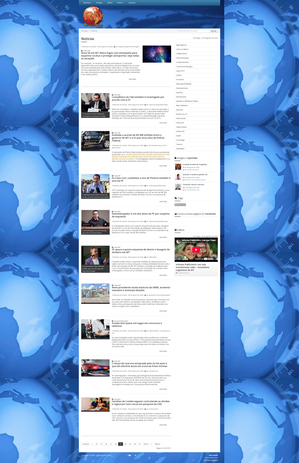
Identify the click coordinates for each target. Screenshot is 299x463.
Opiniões (187, 158)
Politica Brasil (181, 127)
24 (125, 444)
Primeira (86, 444)
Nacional (179, 110)
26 (135, 444)
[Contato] (130, 455)
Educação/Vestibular (183, 84)
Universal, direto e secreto (193, 184)
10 (97, 444)
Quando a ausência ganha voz (195, 174)
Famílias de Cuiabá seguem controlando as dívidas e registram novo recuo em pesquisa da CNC (141, 403)
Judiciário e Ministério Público (187, 101)
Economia (116, 399)
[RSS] (135, 455)
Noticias (94, 31)
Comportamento (182, 62)
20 (106, 444)
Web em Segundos (211, 460)
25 (130, 444)
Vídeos (109, 3)
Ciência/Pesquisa (182, 58)
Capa (85, 31)
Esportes (179, 92)
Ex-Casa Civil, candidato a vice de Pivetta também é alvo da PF (141, 179)
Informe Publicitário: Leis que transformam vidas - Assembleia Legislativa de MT (192, 267)
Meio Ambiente (182, 105)
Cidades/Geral (181, 53)
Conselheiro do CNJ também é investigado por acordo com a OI (138, 98)
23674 (146, 444)
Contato (132, 3)
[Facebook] (128, 455)
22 (116, 444)
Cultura (179, 75)
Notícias (87, 3)
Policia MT (116, 95)
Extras (120, 3)
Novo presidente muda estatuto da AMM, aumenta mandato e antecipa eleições (141, 289)
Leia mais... (132, 79)
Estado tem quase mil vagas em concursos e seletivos (137, 325)
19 (101, 444)
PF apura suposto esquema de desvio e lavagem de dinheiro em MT (141, 251)
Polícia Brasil (181, 118)
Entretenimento (182, 88)
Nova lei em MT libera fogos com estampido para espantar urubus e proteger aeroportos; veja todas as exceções (110, 55)
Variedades (180, 149)
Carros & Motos (182, 49)
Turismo (179, 144)
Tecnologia (180, 140)
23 (120, 444)
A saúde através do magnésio (195, 164)
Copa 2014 (180, 71)
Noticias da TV (181, 114)
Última (157, 444)
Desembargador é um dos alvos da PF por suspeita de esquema (140, 215)
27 (140, 444)
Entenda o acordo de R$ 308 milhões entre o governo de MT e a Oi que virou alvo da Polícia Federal (138, 137)
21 (111, 444)
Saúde (178, 136)
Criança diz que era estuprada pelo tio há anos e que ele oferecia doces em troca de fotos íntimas (139, 365)
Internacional (181, 97)
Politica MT (86, 51)
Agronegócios (181, 45)
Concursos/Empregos (120, 321)
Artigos (99, 3)
